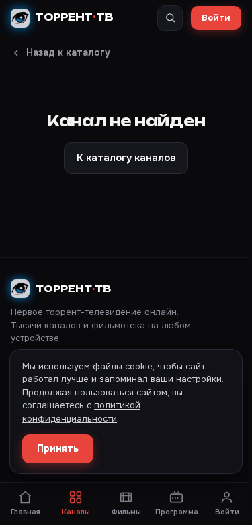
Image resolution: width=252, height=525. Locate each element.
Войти (216, 17)
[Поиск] (170, 18)
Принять (58, 448)
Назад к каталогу (68, 52)
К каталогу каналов (126, 157)
